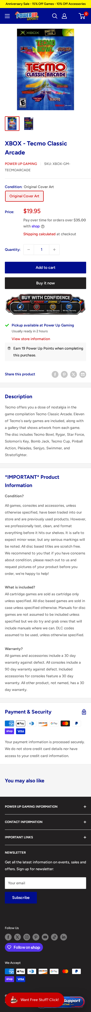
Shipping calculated (39, 234)
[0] (82, 16)
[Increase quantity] (54, 249)
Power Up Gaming (21, 164)
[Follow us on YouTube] (45, 937)
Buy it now (45, 283)
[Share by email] (82, 374)
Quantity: (12, 249)
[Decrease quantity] (29, 249)
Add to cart (45, 267)
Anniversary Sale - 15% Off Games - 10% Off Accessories (46, 4)
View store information (31, 339)
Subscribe (21, 897)
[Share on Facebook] (55, 374)
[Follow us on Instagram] (26, 937)
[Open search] (55, 16)
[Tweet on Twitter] (73, 374)
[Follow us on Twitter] (17, 937)
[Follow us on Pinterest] (36, 937)
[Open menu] (7, 16)
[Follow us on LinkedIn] (63, 937)
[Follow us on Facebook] (8, 937)
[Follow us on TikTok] (54, 937)
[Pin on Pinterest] (64, 374)
